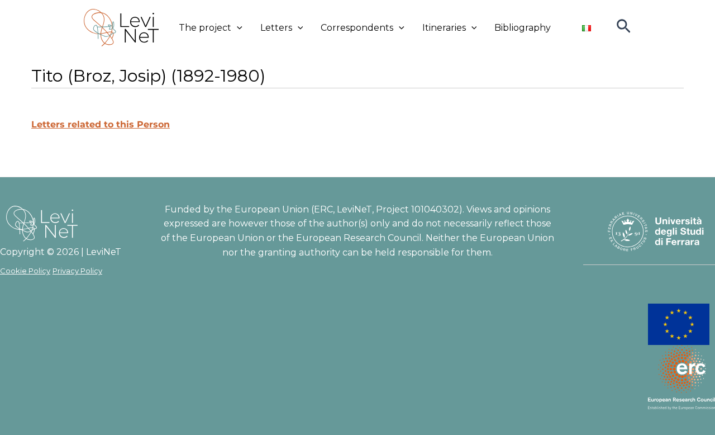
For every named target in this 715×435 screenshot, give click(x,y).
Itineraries (444, 27)
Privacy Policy (77, 270)
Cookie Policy (25, 270)
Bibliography (522, 27)
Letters (276, 27)
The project (205, 27)
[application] (236, 28)
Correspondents (357, 27)
